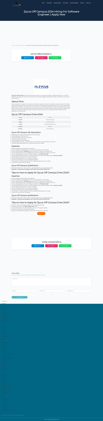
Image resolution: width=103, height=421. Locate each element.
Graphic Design (5, 336)
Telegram (28, 57)
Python (3, 377)
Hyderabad (4, 342)
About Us (82, 2)
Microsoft (4, 368)
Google (4, 331)
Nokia (3, 370)
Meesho (4, 366)
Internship (4, 351)
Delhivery (4, 320)
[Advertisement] (42, 35)
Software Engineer (20, 45)
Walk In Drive (5, 405)
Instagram (41, 57)
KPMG (3, 364)
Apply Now (41, 213)
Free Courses (65, 2)
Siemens (4, 388)
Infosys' (3, 347)
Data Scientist (5, 318)
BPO (3, 310)
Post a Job (88, 2)
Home (43, 2)
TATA (3, 394)
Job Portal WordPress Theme (53, 419)
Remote (4, 381)
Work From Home (6, 410)
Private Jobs (49, 2)
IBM (3, 344)
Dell (3, 323)
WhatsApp (55, 57)
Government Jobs (57, 2)
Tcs (3, 397)
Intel (3, 349)
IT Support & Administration (8, 357)
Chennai (4, 314)
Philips (3, 373)
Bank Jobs (4, 307)
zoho (3, 412)
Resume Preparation (6, 384)
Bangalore (4, 305)
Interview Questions (74, 2)
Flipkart (4, 325)
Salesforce (4, 386)
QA (3, 379)
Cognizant (4, 316)
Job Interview (5, 360)
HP (2, 340)
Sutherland (4, 392)
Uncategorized (5, 403)
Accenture (4, 301)
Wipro (3, 407)
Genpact (4, 329)
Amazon (4, 303)
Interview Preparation (7, 353)
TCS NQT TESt (5, 399)
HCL (3, 338)
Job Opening (5, 362)
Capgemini (4, 312)
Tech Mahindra (5, 401)
